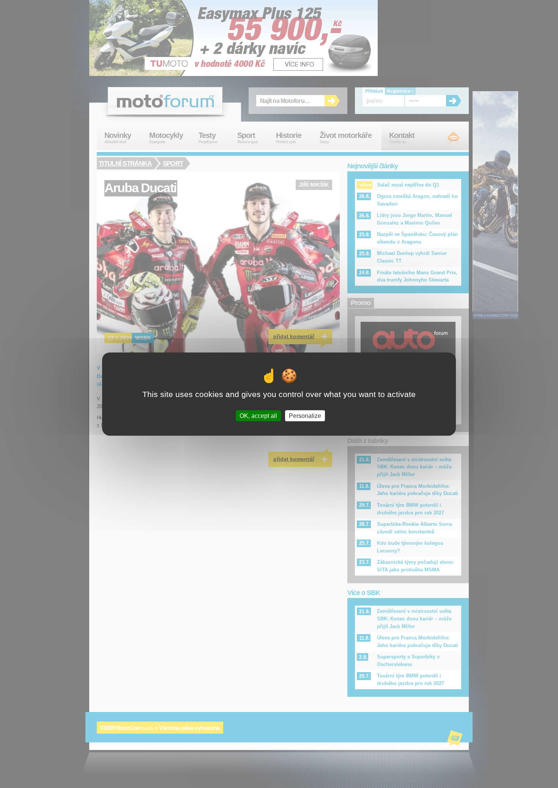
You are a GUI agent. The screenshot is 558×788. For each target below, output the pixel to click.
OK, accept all (258, 415)
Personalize (305, 415)
